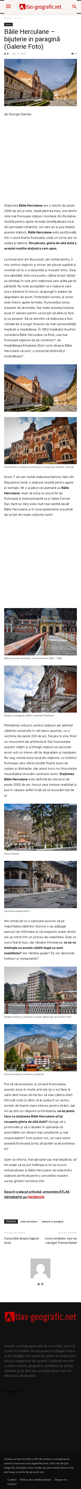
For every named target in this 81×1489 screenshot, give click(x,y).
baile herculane (29, 1221)
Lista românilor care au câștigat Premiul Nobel (61, 1241)
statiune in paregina (52, 1221)
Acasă (7, 18)
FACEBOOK (35, 1197)
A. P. (6, 53)
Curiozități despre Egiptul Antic (21, 1241)
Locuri (18, 18)
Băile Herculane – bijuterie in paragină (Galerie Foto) (32, 39)
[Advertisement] (40, 162)
